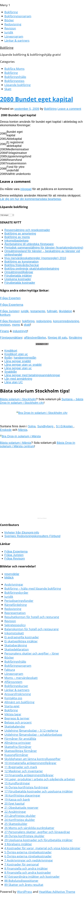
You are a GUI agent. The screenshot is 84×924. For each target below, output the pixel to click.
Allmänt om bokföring (19, 702)
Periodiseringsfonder (18, 601)
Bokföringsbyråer (16, 592)
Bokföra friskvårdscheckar (21, 265)
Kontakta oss (13, 698)
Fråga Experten (10, 298)
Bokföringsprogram (17, 16)
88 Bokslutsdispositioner (21, 880)
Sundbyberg (45, 426)
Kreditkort (10, 350)
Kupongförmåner (16, 755)
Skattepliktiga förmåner (20, 751)
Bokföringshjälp (15, 77)
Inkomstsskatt (14, 633)
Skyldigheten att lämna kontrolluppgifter (32, 759)
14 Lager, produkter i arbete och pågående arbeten (39, 779)
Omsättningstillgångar (18, 272)
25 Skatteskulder (15, 824)
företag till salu (57, 337)
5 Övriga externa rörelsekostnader (28, 852)
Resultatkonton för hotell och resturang (31, 617)
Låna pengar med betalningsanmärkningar (32, 375)
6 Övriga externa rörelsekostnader (28, 856)
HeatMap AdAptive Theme (57, 892)
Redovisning (12, 24)
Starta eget (11, 706)
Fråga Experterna (11, 304)
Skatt (7, 89)
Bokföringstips (14, 81)
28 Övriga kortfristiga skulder (24, 836)
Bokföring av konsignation (21, 261)
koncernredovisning (66, 321)
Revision (10, 28)
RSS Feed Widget (42, 518)
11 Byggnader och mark (20, 767)
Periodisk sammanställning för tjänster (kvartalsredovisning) (43, 247)
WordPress (24, 892)
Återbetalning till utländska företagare (29, 244)
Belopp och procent (18, 722)
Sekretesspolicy (15, 625)
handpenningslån (25, 357)
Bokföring (11, 12)
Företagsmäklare (11, 337)
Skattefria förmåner (17, 747)
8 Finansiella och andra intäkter (26, 868)
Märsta (22, 429)
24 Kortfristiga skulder (19, 820)
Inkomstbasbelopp (16, 240)
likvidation (65, 311)
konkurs (5, 314)
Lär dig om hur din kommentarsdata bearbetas (30, 199)
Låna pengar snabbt (17, 361)
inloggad (26, 189)
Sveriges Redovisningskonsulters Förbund (32, 536)
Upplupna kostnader (17, 279)
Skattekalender (14, 726)
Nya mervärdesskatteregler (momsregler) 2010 (35, 258)
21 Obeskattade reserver (21, 807)
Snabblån (10, 371)
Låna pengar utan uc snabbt (23, 364)
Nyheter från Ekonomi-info (21, 532)
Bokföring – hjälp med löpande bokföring (32, 588)
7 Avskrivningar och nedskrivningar (28, 860)
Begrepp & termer (16, 718)
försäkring (75, 337)
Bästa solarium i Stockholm (18, 399)
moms (16, 324)
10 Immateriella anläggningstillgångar (30, 763)
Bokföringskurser (16, 686)
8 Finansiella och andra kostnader (27, 872)
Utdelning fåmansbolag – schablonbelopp (33, 734)
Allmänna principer (17, 743)
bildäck (9, 577)
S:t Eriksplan (65, 426)
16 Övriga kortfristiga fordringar (26, 787)
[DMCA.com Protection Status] (42, 344)
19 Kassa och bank (17, 799)
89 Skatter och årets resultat (23, 885)
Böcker (9, 20)
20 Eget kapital (14, 803)
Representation (15, 613)
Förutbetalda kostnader (19, 282)
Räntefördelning (15, 605)
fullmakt (52, 311)
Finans (4, 331)
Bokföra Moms (14, 69)
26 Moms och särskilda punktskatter (29, 828)
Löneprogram (13, 36)
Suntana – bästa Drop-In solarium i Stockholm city (41, 400)
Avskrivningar (13, 584)
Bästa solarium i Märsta (15, 442)
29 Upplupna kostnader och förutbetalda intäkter (38, 840)
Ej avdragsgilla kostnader (21, 637)
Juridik (8, 32)
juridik (25, 311)
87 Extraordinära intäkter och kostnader (32, 876)
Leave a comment (69, 108)
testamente (37, 311)
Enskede (6, 429)
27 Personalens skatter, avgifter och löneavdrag (37, 832)
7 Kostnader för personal (21, 864)
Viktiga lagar (12, 714)
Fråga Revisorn (10, 321)
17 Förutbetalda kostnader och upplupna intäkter (38, 791)
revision (5, 324)
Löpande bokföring (17, 85)
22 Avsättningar (15, 812)
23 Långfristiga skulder (20, 816)
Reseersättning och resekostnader (27, 230)
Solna (32, 426)
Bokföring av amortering (20, 233)
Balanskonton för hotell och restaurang (31, 629)
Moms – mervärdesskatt (21, 678)
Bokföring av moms (17, 237)
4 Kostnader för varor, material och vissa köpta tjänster (42, 848)
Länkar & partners (16, 40)
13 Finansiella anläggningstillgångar (29, 775)
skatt (27, 324)
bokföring (28, 321)
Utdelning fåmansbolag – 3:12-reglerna (31, 730)
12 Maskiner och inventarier (23, 771)
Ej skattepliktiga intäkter (21, 641)
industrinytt (20, 331)
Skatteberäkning (15, 645)
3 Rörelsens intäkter (18, 844)
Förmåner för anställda (20, 739)
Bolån (8, 357)
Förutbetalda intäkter (18, 275)
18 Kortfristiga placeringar (22, 795)
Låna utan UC (13, 382)
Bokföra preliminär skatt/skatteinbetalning (31, 268)
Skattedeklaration (16, 649)
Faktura (9, 670)
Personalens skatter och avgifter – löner (31, 653)
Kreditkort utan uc (16, 354)
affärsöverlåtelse (35, 337)
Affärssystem (13, 682)
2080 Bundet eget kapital (36, 99)
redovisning (43, 321)
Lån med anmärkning (18, 378)
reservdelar (11, 574)
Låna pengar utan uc (18, 368)
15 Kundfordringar (17, 783)
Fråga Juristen (9, 311)
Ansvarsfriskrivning (17, 694)
